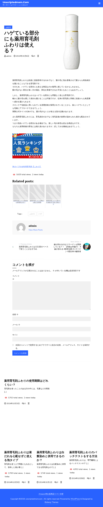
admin (9, 56)
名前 (15, 314)
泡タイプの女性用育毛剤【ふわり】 (26, 166)
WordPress (75, 499)
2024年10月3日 (13, 403)
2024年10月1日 (46, 482)
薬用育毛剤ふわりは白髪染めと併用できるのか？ (50, 456)
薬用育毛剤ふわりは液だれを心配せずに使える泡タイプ (18, 456)
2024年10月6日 (22, 56)
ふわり (8, 27)
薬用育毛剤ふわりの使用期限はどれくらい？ (26, 382)
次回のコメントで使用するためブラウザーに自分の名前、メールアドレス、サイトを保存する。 (52, 346)
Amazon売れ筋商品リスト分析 (51, 494)
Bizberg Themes (51, 502)
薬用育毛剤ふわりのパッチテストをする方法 (83, 454)
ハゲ (40, 214)
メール (16, 325)
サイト (15, 335)
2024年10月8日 (78, 478)
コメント (16, 277)
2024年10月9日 (13, 482)
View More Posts (36, 230)
